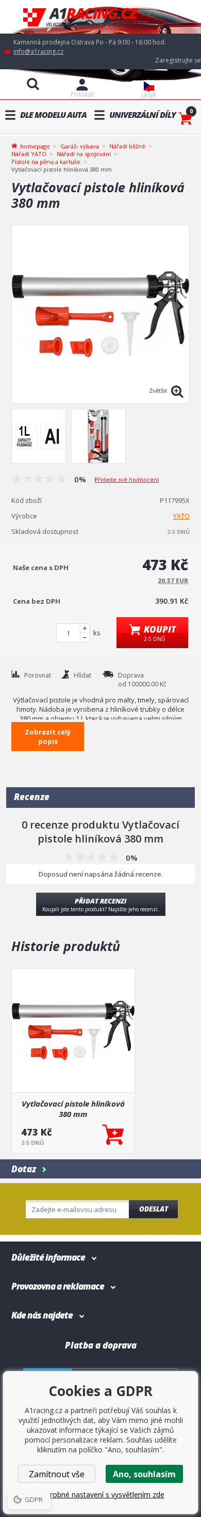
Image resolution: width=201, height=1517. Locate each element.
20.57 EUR (173, 580)
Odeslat (153, 1209)
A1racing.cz (100, 17)
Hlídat (82, 675)
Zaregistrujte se (178, 60)
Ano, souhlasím (144, 1474)
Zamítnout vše (57, 1474)
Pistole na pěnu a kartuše (45, 161)
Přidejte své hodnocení (126, 479)
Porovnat (37, 675)
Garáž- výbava (79, 146)
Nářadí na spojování (84, 154)
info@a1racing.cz (38, 51)
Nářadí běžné (127, 146)
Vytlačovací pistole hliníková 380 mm (73, 1108)
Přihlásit (82, 94)
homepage (35, 145)
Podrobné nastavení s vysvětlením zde (100, 1494)
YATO (181, 515)
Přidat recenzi (100, 904)
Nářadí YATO (28, 154)
